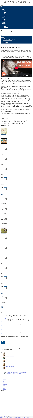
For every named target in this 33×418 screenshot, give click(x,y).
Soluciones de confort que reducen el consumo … (9, 369)
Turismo (5, 25)
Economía (4, 379)
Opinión (5, 26)
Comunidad (5, 18)
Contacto (28, 417)
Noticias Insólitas (6, 28)
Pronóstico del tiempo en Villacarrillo (8, 350)
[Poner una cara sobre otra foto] (16, 325)
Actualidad (3, 8)
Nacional (3, 20)
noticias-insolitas (5, 384)
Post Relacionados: (5, 42)
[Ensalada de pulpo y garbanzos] (16, 329)
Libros (4, 10)
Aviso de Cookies (24, 417)
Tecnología (3, 22)
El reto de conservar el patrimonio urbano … (8, 366)
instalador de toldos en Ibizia (6, 359)
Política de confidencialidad (9, 417)
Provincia (5, 19)
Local (3, 382)
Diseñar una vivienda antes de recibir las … (8, 356)
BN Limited (3, 345)
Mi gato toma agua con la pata (7, 38)
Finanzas (5, 15)
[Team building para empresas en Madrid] (4, 362)
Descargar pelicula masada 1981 (5, 314)
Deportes (4, 378)
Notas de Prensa (6, 27)
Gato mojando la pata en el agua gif (7, 40)
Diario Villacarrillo (2, 416)
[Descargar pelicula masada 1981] (16, 312)
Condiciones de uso (2, 417)
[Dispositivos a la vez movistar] (16, 333)
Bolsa (4, 13)
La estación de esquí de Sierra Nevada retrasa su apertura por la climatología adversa (17, 372)
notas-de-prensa (5, 383)
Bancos (5, 12)
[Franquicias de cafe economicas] (16, 321)
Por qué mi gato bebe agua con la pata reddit (9, 39)
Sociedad (4, 387)
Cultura (3, 9)
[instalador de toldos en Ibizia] (4, 358)
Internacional (4, 380)
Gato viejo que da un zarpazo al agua (8, 41)
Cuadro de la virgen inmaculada (5, 318)
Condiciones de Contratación (17, 417)
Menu (1, 6)
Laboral (5, 16)
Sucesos (4, 388)
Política (3, 17)
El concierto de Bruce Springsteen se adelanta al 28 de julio (13, 373)
